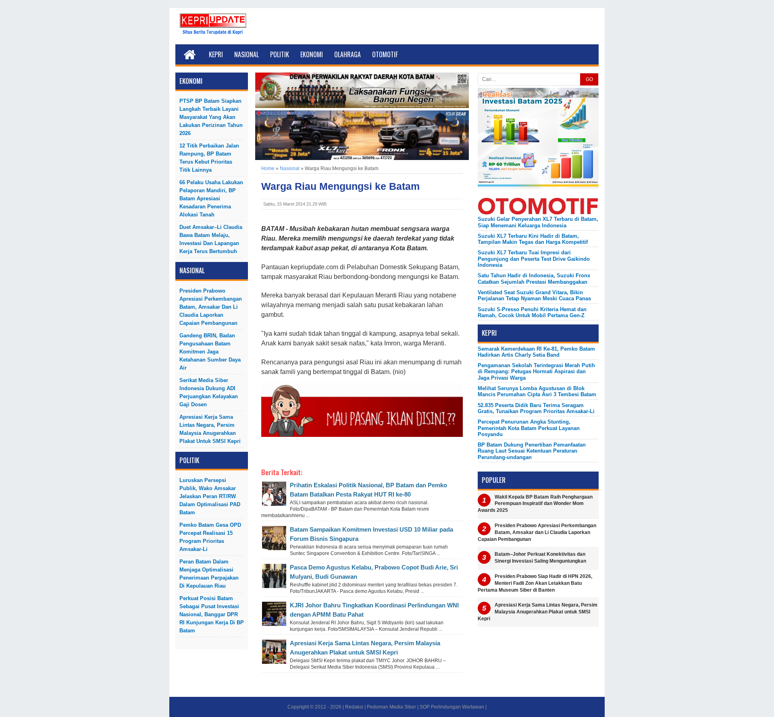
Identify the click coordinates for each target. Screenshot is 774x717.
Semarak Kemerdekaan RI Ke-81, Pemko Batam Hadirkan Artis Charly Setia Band (536, 352)
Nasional (246, 54)
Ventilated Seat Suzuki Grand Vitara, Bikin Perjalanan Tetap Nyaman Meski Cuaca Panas (534, 295)
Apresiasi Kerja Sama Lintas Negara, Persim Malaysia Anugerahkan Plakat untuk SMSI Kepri (210, 429)
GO (589, 79)
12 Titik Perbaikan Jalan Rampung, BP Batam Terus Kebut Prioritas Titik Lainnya (209, 158)
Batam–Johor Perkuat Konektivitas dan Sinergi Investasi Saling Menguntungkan (540, 557)
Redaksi (354, 707)
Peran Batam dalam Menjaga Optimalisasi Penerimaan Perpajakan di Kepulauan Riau (209, 574)
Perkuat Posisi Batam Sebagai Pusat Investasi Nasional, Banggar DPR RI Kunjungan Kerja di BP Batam (211, 614)
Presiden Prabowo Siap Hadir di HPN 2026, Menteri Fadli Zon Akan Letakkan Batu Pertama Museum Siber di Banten (535, 583)
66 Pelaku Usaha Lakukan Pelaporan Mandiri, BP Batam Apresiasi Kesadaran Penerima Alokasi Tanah (211, 198)
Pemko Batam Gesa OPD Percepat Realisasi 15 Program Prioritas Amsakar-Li (210, 537)
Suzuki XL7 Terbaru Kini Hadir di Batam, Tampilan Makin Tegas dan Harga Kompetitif (533, 239)
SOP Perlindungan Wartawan (452, 707)
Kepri (216, 54)
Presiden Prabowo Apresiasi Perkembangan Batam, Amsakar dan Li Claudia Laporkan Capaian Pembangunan (210, 307)
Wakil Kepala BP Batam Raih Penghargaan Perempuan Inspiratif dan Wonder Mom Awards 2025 (535, 503)
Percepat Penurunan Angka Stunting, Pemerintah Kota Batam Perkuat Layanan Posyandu (529, 428)
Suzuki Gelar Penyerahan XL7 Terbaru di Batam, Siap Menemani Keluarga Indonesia (538, 222)
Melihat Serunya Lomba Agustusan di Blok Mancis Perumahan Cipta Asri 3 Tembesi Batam (537, 391)
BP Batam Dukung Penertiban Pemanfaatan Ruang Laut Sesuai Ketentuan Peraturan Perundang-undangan (532, 451)
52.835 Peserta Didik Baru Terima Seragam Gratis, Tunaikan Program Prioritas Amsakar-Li (536, 408)
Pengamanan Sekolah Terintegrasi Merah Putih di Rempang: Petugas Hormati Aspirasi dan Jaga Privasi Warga (536, 371)
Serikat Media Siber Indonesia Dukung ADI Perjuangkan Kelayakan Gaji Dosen (208, 392)
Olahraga (347, 54)
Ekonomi (311, 54)
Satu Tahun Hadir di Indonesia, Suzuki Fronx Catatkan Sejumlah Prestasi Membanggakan (534, 278)
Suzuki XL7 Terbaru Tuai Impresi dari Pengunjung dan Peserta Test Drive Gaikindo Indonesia (534, 258)
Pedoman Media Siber (391, 707)
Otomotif (385, 54)
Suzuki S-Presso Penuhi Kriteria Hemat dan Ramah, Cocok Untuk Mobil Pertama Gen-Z (532, 312)
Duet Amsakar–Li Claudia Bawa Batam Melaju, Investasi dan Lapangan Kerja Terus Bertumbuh (210, 239)
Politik (279, 54)
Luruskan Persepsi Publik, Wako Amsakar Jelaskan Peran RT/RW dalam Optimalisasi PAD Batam (209, 496)
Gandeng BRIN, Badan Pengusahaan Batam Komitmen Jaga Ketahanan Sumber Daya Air (210, 352)
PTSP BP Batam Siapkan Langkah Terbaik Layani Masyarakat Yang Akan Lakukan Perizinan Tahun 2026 (211, 117)
